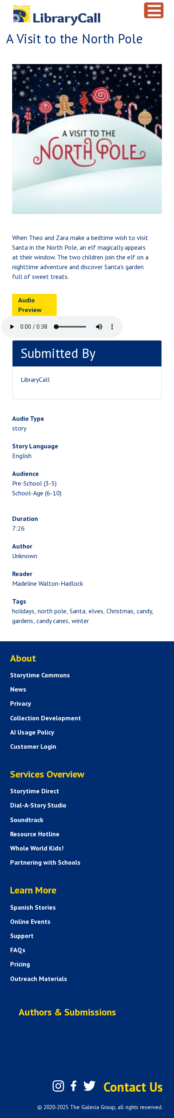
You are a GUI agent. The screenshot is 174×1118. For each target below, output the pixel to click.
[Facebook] (73, 1086)
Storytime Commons (40, 675)
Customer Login (33, 746)
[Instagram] (58, 1085)
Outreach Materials (38, 979)
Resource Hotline (34, 834)
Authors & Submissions (67, 1012)
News (18, 689)
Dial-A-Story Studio (38, 805)
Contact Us (133, 1086)
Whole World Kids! (37, 848)
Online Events (30, 921)
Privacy (20, 703)
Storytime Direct (34, 791)
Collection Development (45, 718)
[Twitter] (89, 1086)
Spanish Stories (33, 907)
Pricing (20, 964)
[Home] (73, 15)
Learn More (33, 890)
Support (22, 936)
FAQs (17, 950)
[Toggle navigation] (153, 10)
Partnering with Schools (45, 862)
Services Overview (47, 774)
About (23, 658)
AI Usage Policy (32, 732)
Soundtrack (26, 820)
